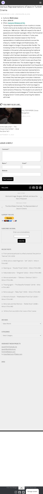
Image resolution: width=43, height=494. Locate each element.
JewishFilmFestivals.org (9, 347)
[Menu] (40, 2)
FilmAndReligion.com (8, 352)
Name (4, 163)
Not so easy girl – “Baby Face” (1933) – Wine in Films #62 (21, 292)
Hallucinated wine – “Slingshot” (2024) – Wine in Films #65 (22, 273)
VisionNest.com (8, 354)
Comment (5, 149)
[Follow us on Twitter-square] (37, 187)
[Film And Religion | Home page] (3, 2)
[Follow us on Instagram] (30, 187)
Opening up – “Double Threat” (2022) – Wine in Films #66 (22, 268)
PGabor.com (18, 354)
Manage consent (32, 491)
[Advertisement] (21, 22)
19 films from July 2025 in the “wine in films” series (19, 311)
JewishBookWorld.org (9, 349)
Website (4, 171)
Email (24, 163)
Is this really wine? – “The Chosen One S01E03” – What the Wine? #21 (9, 129)
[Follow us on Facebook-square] (33, 187)
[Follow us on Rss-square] (40, 187)
